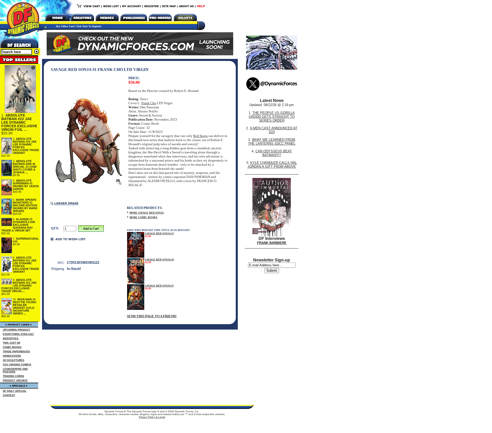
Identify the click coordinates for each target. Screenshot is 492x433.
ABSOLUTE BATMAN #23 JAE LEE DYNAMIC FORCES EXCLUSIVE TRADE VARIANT (26, 145)
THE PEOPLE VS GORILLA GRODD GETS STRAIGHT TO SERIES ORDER (272, 116)
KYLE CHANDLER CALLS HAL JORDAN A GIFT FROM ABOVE (272, 164)
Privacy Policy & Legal (152, 417)
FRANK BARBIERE (271, 243)
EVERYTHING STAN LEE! (18, 334)
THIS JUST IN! (11, 342)
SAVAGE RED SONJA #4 (159, 259)
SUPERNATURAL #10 (26, 240)
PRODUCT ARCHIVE (15, 380)
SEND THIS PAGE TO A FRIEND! (152, 316)
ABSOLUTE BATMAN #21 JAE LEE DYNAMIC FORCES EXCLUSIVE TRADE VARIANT (26, 264)
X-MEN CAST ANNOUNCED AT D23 (273, 130)
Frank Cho (148, 103)
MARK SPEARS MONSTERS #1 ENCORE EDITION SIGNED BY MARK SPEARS (25, 205)
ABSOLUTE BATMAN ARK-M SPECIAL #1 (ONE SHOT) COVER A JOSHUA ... (25, 167)
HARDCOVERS (12, 355)
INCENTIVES (10, 338)
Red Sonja (200, 136)
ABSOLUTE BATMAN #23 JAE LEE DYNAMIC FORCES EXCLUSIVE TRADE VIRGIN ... (18, 285)
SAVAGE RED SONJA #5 (159, 285)
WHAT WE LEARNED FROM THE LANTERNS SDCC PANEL (271, 141)
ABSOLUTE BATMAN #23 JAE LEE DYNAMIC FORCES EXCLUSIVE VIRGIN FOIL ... (19, 122)
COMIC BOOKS (12, 347)
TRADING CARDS (13, 376)
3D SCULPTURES (13, 360)
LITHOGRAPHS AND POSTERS (15, 370)
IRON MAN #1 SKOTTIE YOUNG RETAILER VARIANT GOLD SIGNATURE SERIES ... (24, 306)
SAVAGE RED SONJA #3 (159, 233)
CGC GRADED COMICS (17, 364)
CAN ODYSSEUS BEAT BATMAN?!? (273, 153)
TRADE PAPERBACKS (16, 351)
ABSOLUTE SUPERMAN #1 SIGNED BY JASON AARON (26, 185)
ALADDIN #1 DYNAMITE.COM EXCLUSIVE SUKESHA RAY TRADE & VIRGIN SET (18, 225)
